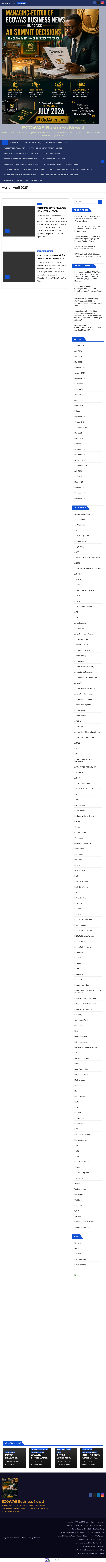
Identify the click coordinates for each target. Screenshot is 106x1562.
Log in (76, 1248)
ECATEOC (78, 903)
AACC (38, 251)
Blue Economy (79, 811)
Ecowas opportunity (81, 925)
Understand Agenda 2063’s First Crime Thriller (71, 169)
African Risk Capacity (82, 705)
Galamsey (78, 1015)
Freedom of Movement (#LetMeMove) (21, 159)
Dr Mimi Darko (79, 871)
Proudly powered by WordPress (11, 1538)
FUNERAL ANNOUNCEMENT (86, 1004)
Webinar (77, 1216)
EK (75, 286)
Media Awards (79, 1080)
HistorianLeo (79, 299)
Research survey (80, 1140)
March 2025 (78, 406)
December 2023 (80, 449)
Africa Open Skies (81, 639)
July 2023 (78, 471)
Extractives (78, 974)
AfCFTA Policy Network (83, 607)
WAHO (77, 1211)
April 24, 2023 (44, 262)
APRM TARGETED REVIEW (85, 767)
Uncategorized (80, 1194)
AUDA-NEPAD (80, 805)
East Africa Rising (52, 153)
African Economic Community (85, 677)
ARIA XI (77, 778)
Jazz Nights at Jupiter (82, 1058)
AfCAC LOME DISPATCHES (85, 590)
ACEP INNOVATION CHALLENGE (87, 568)
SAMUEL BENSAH (81, 1162)
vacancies (78, 1205)
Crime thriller (79, 854)
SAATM (77, 1145)
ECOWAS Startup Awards (84, 936)
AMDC (77, 748)
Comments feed (80, 1259)
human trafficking (80, 1036)
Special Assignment (81, 1173)
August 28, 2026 (13, 1461)
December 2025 (80, 378)
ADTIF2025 (78, 579)
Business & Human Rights (84, 816)
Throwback (78, 1178)
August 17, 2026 (90, 1461)
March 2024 (78, 438)
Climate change (80, 832)
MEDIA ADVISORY (81, 1075)
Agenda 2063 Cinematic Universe (87, 732)
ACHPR (77, 574)
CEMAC (77, 821)
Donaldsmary (79, 272)
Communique (79, 838)
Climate (77, 827)
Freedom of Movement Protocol (86, 998)
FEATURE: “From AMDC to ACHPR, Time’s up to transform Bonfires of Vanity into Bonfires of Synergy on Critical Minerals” (87, 276)
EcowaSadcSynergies (34, 169)
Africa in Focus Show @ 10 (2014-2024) (21, 153)
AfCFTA (77, 601)
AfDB (76, 612)
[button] (99, 161)
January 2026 (79, 373)
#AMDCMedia (79, 519)
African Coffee (79, 661)
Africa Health (79, 628)
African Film (78, 683)
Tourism (77, 1184)
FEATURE (50, 251)
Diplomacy (78, 860)
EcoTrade (78, 909)
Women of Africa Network (83, 1222)
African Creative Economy (84, 667)
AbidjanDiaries (80, 541)
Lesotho (77, 1064)
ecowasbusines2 (58, 215)
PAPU (76, 1102)
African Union (79, 710)
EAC (76, 876)
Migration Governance (56, 143)
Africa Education (80, 623)
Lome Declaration (81, 1069)
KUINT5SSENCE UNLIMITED (54, 159)
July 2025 (78, 395)
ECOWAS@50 (80, 941)
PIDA (76, 1107)
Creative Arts (79, 849)
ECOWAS (78, 914)
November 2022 (80, 498)
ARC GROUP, (79, 772)
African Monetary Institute (83, 694)
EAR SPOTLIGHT (81, 881)
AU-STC (77, 794)
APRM (76, 754)
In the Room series (81, 1042)
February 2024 (80, 444)
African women (80, 716)
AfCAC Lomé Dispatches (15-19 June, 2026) (59, 175)
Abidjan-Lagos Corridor (83, 536)
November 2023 (80, 455)
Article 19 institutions (82, 783)
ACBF (76, 552)
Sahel (76, 1156)
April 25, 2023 (44, 215)
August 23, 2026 (39, 1461)
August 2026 (79, 346)
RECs (76, 1129)
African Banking (80, 656)
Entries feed (78, 1254)
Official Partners (52, 164)
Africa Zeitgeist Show (82, 650)
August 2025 (79, 389)
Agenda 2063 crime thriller (84, 737)
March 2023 (78, 482)
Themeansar (37, 1538)
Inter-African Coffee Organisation (86, 1047)
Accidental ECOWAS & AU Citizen (87, 557)
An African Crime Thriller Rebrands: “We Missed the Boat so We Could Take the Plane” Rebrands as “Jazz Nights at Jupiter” (88, 315)
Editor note (78, 952)
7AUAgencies (79, 525)
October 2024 (79, 422)
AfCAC (77, 585)
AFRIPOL (78, 721)
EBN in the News (80, 898)
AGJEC (77, 743)
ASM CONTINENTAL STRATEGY (87, 789)
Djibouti (77, 865)
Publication (78, 1124)
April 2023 (78, 476)
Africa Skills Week (81, 645)
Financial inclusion (81, 985)
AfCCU (77, 596)
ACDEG (44, 251)
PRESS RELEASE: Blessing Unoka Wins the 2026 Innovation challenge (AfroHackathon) (88, 219)
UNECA (77, 1200)
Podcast (77, 1113)
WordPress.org (80, 1265)
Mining (77, 1091)
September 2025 (80, 384)
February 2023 (80, 487)
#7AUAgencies (72, 164)
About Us (14, 143)
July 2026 (78, 351)
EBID (76, 892)
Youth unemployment (82, 1227)
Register (77, 1243)
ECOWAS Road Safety (83, 931)
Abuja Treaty (79, 547)
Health (76, 1031)
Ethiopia (77, 963)
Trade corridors (80, 1189)
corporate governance (82, 843)
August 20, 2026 (64, 1461)
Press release (79, 1118)
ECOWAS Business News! (53, 128)
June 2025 (78, 400)
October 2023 (79, 460)
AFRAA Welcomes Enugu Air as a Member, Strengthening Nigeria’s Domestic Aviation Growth (87, 239)
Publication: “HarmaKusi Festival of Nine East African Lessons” (34, 148)
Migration (77, 1085)
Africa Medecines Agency (84, 634)
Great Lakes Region (82, 1020)
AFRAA (77, 617)
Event (76, 969)
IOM (76, 1053)
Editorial (77, 958)
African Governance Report (84, 688)
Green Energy (79, 1025)
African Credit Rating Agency (85, 672)
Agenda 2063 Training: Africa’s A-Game (22, 164)
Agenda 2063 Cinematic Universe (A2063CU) (23, 180)
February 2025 (80, 411)
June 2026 (78, 356)
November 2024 (80, 416)
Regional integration (82, 1134)
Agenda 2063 (79, 727)
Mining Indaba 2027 (81, 1096)
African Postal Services (83, 699)
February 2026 (80, 367)
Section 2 (78, 1167)
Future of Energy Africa (83, 1009)
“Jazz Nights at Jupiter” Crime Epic (20, 175)
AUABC (39, 204)
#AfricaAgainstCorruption (83, 514)
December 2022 (80, 493)
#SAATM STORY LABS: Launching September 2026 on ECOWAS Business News (87, 229)
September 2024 (80, 427)
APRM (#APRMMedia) (32, 143)
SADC (76, 1151)
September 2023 (80, 466)
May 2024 (78, 433)
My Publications (11, 169)
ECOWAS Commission (83, 920)
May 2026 (78, 362)
